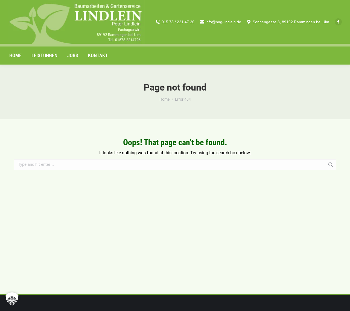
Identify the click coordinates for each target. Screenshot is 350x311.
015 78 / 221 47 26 (178, 22)
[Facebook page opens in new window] (338, 21)
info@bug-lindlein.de (223, 22)
